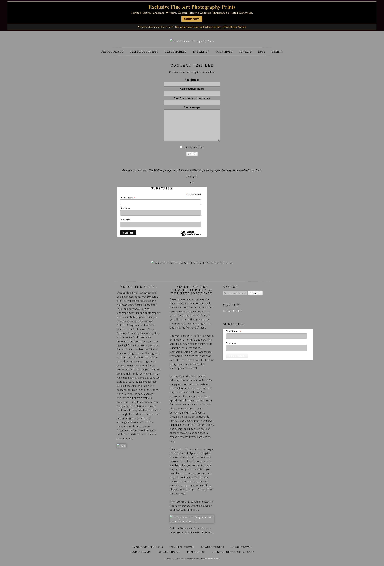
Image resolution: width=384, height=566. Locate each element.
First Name (125, 208)
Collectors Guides (144, 51)
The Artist (201, 51)
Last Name (125, 219)
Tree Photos (196, 551)
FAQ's (261, 51)
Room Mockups (141, 551)
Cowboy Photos (212, 547)
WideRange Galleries (212, 558)
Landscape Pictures (148, 547)
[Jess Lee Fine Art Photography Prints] (192, 41)
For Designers (175, 51)
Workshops (224, 51)
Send (192, 154)
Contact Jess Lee (232, 311)
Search (277, 51)
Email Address (127, 197)
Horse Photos (241, 547)
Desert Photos (169, 551)
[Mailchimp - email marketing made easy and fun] (190, 236)
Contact (245, 51)
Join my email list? (193, 147)
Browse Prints (112, 51)
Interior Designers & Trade (233, 551)
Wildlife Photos (182, 547)
